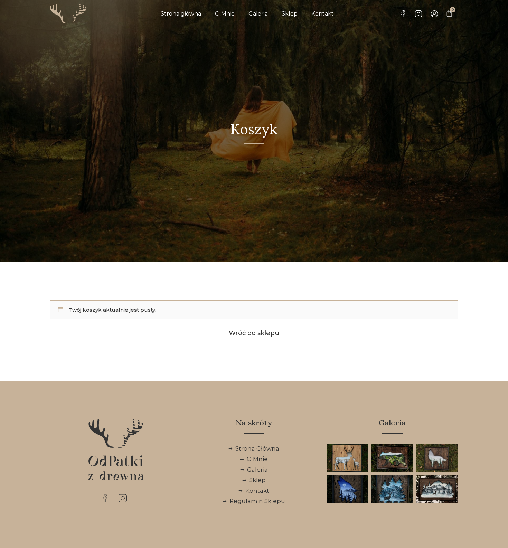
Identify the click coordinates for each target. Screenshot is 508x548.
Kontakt (322, 13)
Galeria (258, 13)
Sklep (290, 13)
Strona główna (181, 13)
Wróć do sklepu (254, 333)
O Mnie (225, 13)
